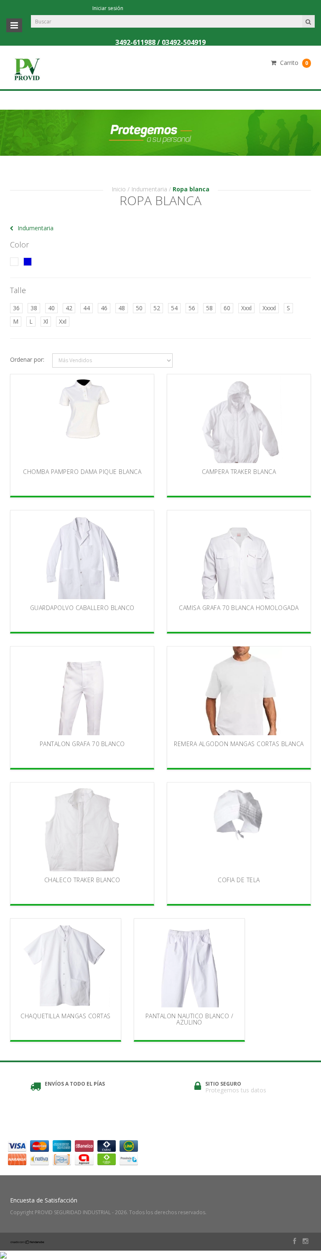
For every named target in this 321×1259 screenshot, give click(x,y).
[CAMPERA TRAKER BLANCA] (239, 418)
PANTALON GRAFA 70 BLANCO (82, 744)
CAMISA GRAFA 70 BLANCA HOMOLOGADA (239, 608)
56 (192, 308)
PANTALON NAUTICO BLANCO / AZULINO (189, 1019)
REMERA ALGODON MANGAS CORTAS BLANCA (239, 744)
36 (16, 308)
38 (34, 308)
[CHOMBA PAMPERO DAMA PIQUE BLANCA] (82, 418)
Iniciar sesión (107, 8)
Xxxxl (269, 308)
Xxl (62, 321)
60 (227, 308)
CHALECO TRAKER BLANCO (82, 880)
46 (104, 308)
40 (51, 308)
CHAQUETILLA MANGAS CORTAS (65, 1016)
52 (156, 308)
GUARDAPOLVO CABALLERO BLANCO (82, 608)
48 (121, 308)
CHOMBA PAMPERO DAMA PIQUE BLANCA (82, 472)
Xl (45, 321)
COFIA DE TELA (239, 880)
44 (86, 308)
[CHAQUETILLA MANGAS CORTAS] (65, 963)
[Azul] (27, 261)
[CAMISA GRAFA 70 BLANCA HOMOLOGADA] (239, 554)
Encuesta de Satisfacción (43, 1200)
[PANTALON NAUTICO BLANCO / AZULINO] (189, 963)
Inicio (119, 189)
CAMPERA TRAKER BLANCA (239, 472)
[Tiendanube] (27, 1242)
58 (209, 308)
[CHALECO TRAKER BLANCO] (82, 827)
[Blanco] (14, 261)
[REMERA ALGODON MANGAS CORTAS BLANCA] (239, 690)
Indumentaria (149, 189)
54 (174, 308)
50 (139, 308)
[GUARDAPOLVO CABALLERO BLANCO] (82, 554)
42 (69, 308)
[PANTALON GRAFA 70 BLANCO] (82, 690)
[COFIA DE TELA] (239, 827)
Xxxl (246, 308)
